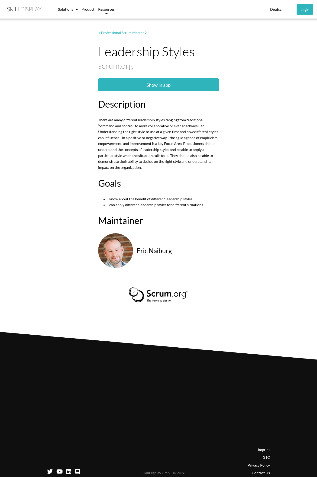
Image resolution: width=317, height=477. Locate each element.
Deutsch (277, 9)
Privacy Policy (259, 465)
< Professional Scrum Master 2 (122, 32)
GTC (266, 457)
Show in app (158, 85)
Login (305, 9)
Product (87, 9)
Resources (106, 9)
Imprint (264, 449)
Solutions (66, 9)
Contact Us (261, 473)
